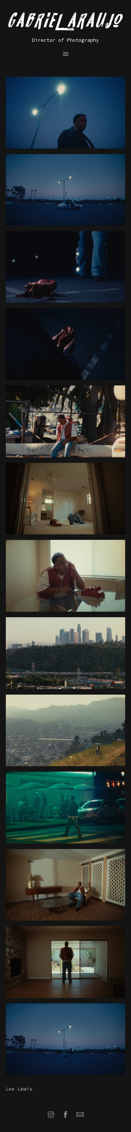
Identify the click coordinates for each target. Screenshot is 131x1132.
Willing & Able (18, 1083)
